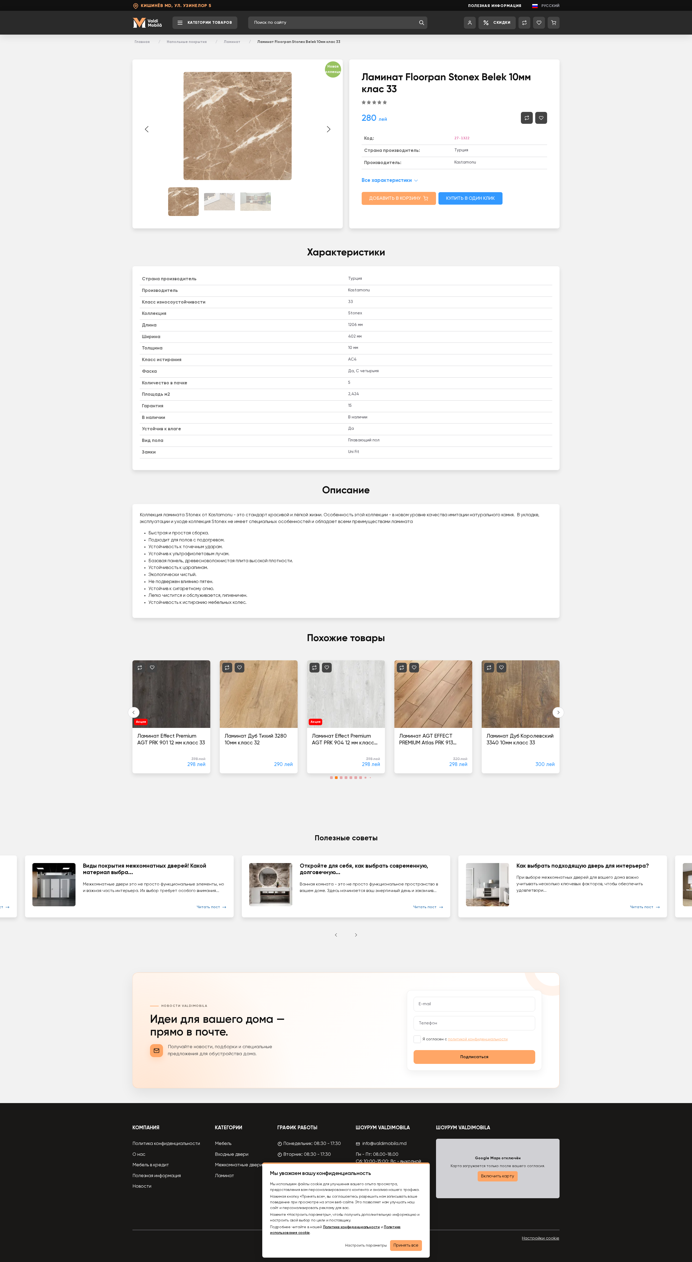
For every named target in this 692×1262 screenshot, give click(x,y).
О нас (138, 1154)
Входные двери (231, 1154)
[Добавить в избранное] (541, 118)
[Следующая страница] (328, 129)
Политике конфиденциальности (351, 1227)
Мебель (223, 1143)
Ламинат (232, 42)
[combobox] (335, 22)
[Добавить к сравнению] (527, 118)
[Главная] (147, 23)
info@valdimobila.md (384, 1143)
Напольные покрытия (187, 42)
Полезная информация (494, 6)
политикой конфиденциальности (478, 1039)
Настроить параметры (366, 1245)
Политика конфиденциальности (166, 1143)
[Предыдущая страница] (147, 129)
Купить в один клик (470, 198)
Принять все (406, 1245)
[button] (421, 22)
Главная (142, 42)
